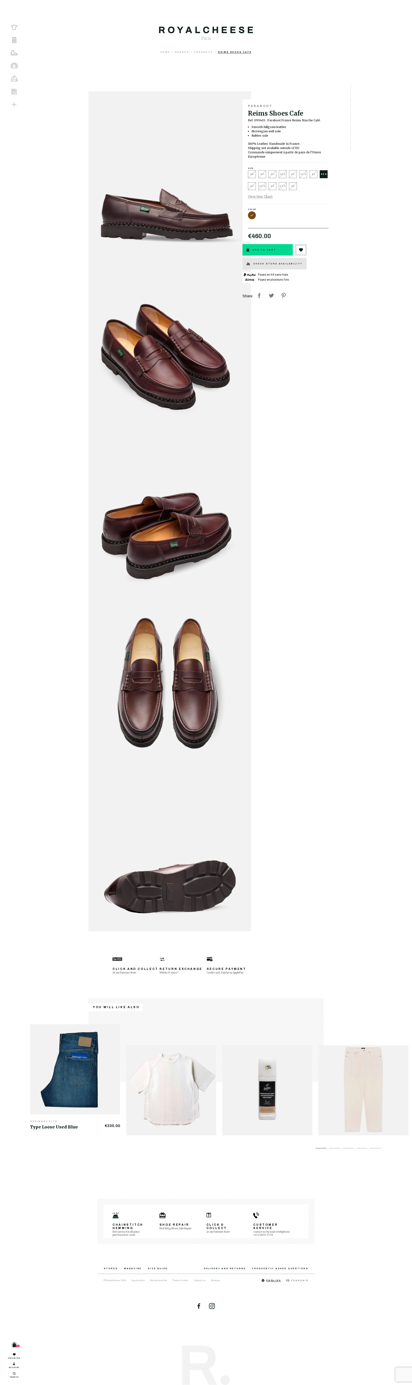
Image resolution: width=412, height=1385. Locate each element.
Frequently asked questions (280, 1268)
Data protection (158, 1280)
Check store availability (278, 263)
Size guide (158, 1268)
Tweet (271, 295)
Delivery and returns (225, 1268)
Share (259, 295)
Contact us (200, 1280)
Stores (111, 1268)
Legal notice (138, 1280)
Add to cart (264, 250)
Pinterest (283, 295)
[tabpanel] (78, 1077)
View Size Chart (260, 197)
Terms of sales (180, 1280)
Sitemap (215, 1280)
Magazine (133, 1268)
